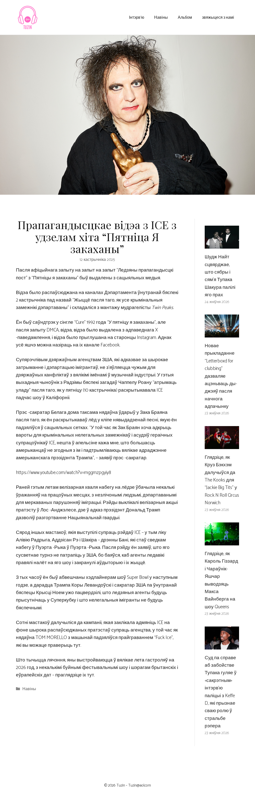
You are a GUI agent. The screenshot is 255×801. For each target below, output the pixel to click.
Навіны (161, 17)
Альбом (185, 17)
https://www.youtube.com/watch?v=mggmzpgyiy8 (63, 473)
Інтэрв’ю (136, 17)
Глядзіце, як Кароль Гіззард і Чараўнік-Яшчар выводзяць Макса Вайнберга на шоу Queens (221, 580)
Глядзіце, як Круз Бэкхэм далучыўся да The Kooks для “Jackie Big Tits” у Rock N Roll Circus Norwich (222, 480)
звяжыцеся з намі (218, 17)
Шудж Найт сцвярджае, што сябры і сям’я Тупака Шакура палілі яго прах (220, 276)
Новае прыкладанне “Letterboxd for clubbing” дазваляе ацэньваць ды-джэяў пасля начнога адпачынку (221, 376)
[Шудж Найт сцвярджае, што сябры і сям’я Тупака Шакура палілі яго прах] (222, 245)
